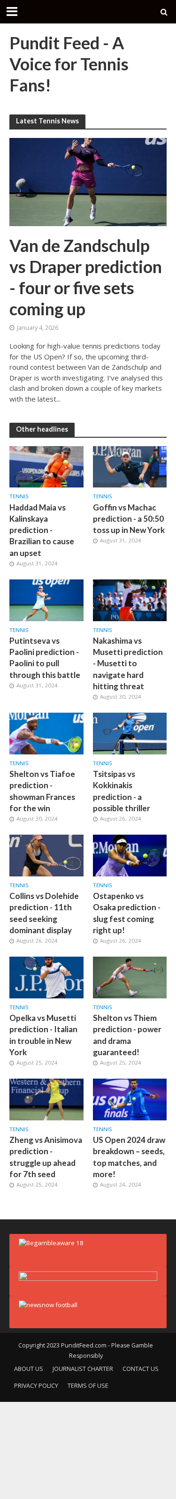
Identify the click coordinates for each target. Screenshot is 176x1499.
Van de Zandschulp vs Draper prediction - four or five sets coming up (85, 277)
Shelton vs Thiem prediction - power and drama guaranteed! (127, 1035)
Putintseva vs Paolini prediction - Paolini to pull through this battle (44, 658)
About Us (28, 1369)
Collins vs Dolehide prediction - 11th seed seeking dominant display (44, 913)
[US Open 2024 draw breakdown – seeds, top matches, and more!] (130, 1098)
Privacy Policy (36, 1386)
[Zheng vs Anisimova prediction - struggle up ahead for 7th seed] (46, 1098)
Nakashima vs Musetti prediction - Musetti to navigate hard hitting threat (128, 663)
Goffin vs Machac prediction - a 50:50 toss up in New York (129, 518)
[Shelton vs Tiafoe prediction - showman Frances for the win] (46, 733)
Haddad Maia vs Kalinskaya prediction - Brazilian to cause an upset (41, 530)
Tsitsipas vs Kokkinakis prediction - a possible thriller (121, 791)
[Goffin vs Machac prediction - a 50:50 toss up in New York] (130, 466)
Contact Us (140, 1369)
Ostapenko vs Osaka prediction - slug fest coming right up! (127, 913)
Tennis (19, 496)
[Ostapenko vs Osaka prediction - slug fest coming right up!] (130, 855)
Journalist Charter (83, 1369)
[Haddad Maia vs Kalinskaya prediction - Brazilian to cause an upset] (46, 466)
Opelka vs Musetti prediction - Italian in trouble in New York (43, 1035)
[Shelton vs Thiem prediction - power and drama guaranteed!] (130, 977)
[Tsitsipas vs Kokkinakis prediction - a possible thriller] (130, 733)
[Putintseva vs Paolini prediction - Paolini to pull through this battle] (46, 599)
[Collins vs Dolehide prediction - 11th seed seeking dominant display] (46, 855)
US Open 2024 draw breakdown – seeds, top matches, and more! (129, 1157)
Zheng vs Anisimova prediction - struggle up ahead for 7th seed (45, 1157)
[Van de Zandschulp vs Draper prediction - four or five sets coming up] (88, 181)
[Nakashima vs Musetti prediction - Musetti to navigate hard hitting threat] (130, 599)
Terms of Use (88, 1386)
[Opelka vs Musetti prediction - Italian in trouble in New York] (46, 977)
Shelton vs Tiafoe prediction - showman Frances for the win (42, 791)
